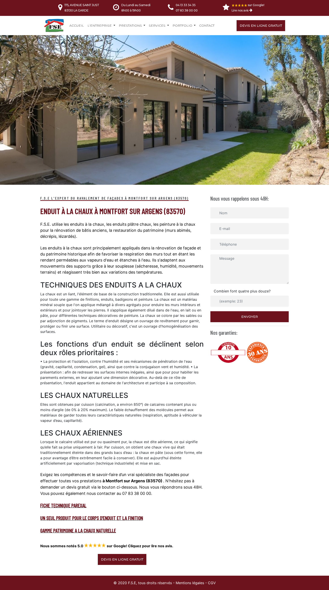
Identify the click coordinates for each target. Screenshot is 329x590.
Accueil (76, 26)
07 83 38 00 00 (187, 10)
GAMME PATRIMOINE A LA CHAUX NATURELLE (78, 530)
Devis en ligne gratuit (261, 26)
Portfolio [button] (183, 26)
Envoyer (249, 317)
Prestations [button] (131, 26)
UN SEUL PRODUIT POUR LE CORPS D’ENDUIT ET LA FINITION (91, 518)
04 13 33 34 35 (185, 5)
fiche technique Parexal (63, 505)
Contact (206, 26)
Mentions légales (190, 583)
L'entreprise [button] (100, 26)
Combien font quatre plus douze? (242, 291)
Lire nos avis (240, 10)
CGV (212, 583)
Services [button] (157, 26)
